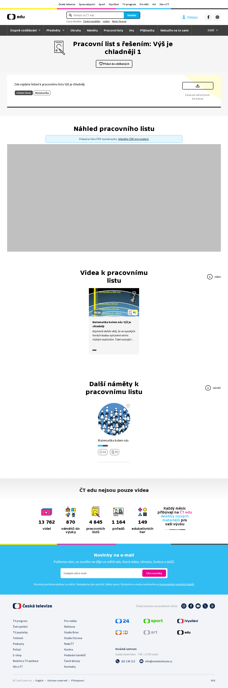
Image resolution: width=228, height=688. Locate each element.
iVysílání (114, 4)
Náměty (92, 30)
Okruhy (75, 30)
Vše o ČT (164, 4)
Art (154, 4)
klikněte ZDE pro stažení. (133, 139)
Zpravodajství (87, 4)
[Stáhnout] (197, 85)
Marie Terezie (119, 21)
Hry (131, 30)
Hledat (131, 15)
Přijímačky (147, 30)
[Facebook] (208, 17)
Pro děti (144, 4)
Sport (102, 4)
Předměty (53, 30)
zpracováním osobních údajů (176, 584)
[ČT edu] (16, 18)
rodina (106, 21)
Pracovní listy (113, 30)
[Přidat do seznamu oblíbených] (134, 293)
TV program (129, 4)
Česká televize (67, 4)
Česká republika (91, 21)
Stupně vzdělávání (23, 30)
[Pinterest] (217, 17)
